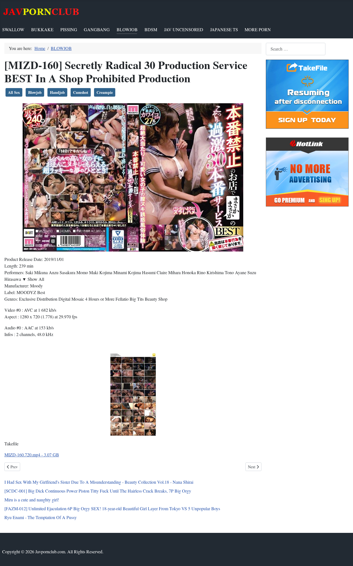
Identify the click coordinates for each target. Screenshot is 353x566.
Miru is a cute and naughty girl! (31, 499)
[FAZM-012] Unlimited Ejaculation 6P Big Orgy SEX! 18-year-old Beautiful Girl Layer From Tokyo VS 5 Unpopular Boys (112, 508)
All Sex (14, 92)
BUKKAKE (42, 29)
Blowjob (35, 92)
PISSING (68, 29)
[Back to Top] (343, 556)
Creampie (105, 92)
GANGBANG (97, 29)
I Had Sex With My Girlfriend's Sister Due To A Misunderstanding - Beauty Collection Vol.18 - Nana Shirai (98, 482)
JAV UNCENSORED (183, 29)
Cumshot (80, 92)
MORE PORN (258, 29)
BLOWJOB (127, 29)
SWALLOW (13, 29)
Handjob (57, 92)
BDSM (151, 29)
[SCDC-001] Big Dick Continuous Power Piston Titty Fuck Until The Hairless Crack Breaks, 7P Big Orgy (97, 491)
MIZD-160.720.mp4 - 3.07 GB (31, 454)
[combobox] (295, 49)
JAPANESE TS (224, 29)
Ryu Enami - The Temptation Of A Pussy (40, 517)
